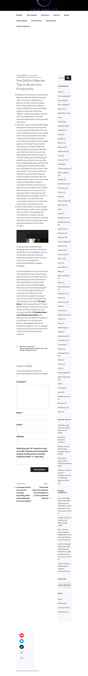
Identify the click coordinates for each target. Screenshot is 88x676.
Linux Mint (61, 267)
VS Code (61, 388)
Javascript (61, 254)
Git (59, 209)
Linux (60, 263)
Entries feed (62, 603)
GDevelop (61, 205)
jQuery (60, 259)
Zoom (60, 412)
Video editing (41, 348)
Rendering (61, 327)
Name (19, 413)
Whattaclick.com (64, 396)
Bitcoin (60, 143)
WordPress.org (63, 612)
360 (59, 92)
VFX (59, 368)
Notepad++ (62, 293)
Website (20, 436)
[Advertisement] (44, 47)
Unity (60, 360)
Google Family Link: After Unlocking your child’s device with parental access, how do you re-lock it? (65, 505)
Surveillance (62, 340)
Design (66, 15)
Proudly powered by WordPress (27, 671)
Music (60, 282)
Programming (63, 315)
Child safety (62, 151)
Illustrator (61, 237)
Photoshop (62, 302)
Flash (60, 197)
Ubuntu (60, 349)
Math (60, 271)
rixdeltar (61, 518)
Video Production (23, 26)
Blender (19, 15)
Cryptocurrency (63, 168)
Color (60, 156)
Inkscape (61, 246)
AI (58, 117)
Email (19, 425)
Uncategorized (27, 348)
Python (60, 319)
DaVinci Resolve (27, 346)
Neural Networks (64, 287)
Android (60, 122)
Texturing (61, 345)
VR (59, 384)
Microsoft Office (64, 276)
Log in (60, 599)
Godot (60, 213)
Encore (60, 192)
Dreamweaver (63, 184)
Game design (51, 21)
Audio (60, 134)
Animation (45, 15)
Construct (61, 160)
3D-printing (62, 100)
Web (59, 392)
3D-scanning (62, 105)
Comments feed (64, 608)
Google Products (64, 222)
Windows (61, 403)
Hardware (61, 233)
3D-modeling (32, 15)
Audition (61, 139)
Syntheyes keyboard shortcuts (61, 439)
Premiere (61, 310)
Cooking (61, 164)
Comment (21, 382)
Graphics (61, 229)
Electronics (62, 188)
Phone (60, 298)
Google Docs (62, 218)
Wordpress (62, 407)
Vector (60, 364)
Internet (56, 15)
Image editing (21, 21)
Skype (60, 332)
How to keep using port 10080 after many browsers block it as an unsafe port (64, 535)
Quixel (60, 323)
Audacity (61, 130)
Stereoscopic (62, 336)
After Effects (36, 21)
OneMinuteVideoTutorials (29, 77)
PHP (59, 306)
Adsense (61, 109)
